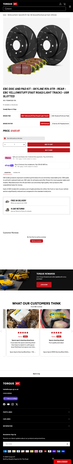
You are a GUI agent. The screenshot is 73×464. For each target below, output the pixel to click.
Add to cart (49, 144)
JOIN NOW (44, 285)
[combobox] (34, 9)
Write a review (36, 241)
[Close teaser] (53, 459)
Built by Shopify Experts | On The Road (15, 459)
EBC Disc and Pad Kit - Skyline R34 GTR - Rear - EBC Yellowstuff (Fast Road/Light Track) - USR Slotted (32, 14)
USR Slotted (45, 123)
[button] (65, 4)
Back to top (36, 374)
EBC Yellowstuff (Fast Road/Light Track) (35, 116)
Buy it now (48, 150)
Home (4, 14)
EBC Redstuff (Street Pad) (60, 116)
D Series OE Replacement (60, 123)
